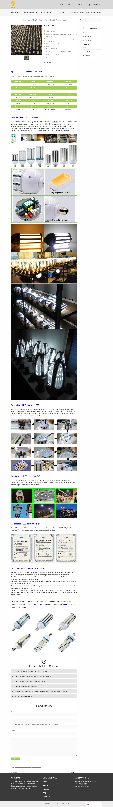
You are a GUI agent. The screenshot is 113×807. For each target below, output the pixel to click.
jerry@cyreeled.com (82, 783)
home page (67, 604)
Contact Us (47, 796)
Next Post (74, 772)
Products (46, 789)
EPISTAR (55, 122)
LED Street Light (87, 36)
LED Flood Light (86, 32)
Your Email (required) (16, 718)
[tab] (44, 671)
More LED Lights (87, 55)
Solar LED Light (86, 51)
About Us (46, 785)
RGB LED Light (86, 44)
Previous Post (15, 772)
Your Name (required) (16, 711)
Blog (44, 793)
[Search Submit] (80, 20)
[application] (83, 4)
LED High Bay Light (87, 40)
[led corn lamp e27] (26, 40)
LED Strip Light (86, 48)
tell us (49, 530)
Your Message (14, 737)
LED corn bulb (40, 604)
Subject (13, 730)
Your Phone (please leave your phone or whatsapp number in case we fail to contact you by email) (34, 724)
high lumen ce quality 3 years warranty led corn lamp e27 (27, 767)
